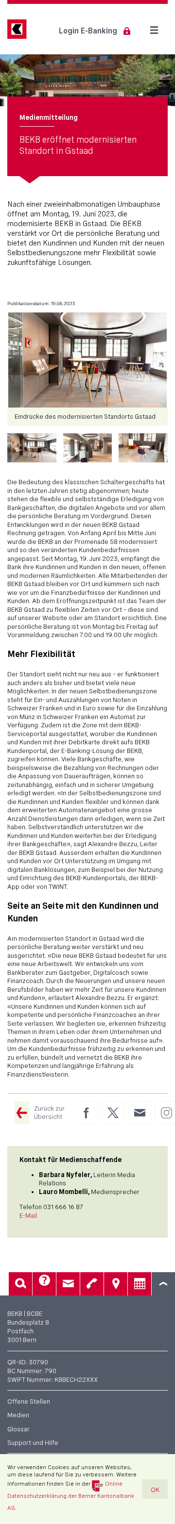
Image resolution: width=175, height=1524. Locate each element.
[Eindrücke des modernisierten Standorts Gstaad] (87, 360)
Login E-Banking (88, 30)
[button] (31, 447)
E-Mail (28, 1215)
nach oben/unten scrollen (163, 1283)
